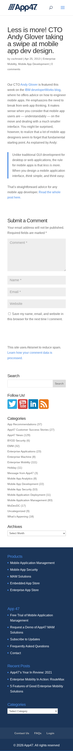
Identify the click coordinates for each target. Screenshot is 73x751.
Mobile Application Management (27, 500)
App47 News (15, 435)
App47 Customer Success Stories (28, 429)
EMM (10, 445)
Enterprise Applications (21, 451)
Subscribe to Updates (25, 639)
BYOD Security (16, 440)
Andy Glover (29, 84)
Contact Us (21, 733)
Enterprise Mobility (18, 462)
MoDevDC (13, 505)
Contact (15, 653)
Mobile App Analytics (20, 478)
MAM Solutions (20, 576)
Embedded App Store (25, 583)
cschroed (16, 58)
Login (50, 733)
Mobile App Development (33, 64)
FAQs (37, 733)
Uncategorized (16, 511)
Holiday (12, 467)
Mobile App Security (19, 489)
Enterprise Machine (19, 456)
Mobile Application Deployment (26, 494)
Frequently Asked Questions (29, 646)
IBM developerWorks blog (43, 89)
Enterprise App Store (24, 590)
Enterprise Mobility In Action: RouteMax (37, 679)
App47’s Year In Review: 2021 (31, 672)
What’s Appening (17, 516)
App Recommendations (21, 424)
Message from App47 (20, 473)
